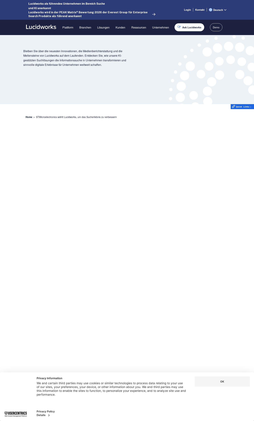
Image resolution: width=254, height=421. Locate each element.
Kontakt (200, 9)
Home (29, 117)
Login (187, 9)
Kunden (120, 27)
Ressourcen (138, 27)
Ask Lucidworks (191, 27)
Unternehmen (160, 27)
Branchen (85, 27)
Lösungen (103, 27)
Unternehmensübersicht (167, 39)
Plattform (67, 27)
